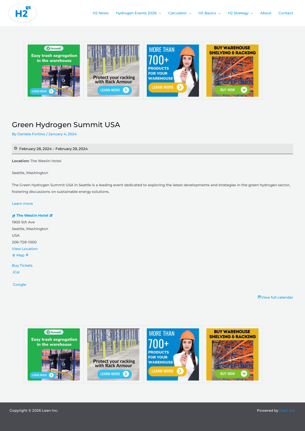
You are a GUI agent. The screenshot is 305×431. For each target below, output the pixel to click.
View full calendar (277, 297)
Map (18, 256)
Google (19, 284)
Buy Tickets (22, 265)
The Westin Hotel (32, 215)
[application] (159, 13)
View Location (25, 248)
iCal (16, 272)
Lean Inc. (287, 410)
